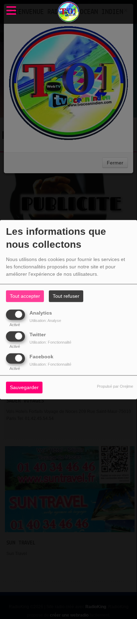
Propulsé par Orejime (115, 386)
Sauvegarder (24, 387)
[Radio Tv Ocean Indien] (68, 12)
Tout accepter (25, 296)
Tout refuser (66, 296)
